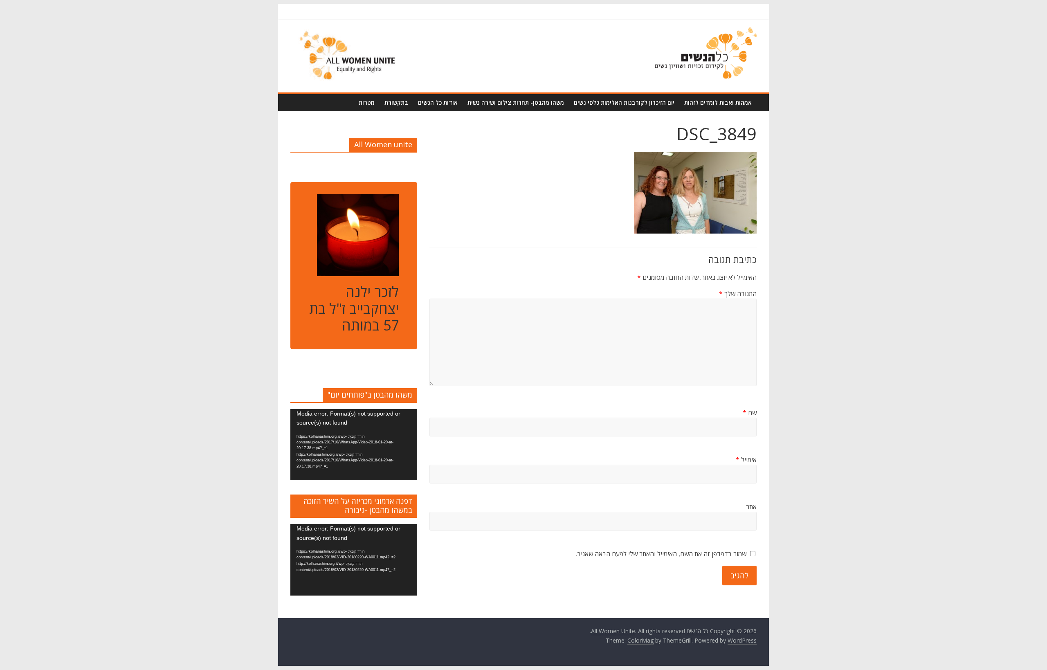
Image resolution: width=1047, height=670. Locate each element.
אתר (751, 506)
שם (750, 412)
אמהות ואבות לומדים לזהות (718, 102)
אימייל (746, 459)
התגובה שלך (738, 293)
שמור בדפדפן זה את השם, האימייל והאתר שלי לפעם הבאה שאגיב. (661, 553)
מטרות (367, 102)
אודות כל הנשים (438, 102)
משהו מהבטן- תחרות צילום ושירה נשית (515, 102)
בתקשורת (396, 102)
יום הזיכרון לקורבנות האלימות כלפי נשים (624, 102)
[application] (353, 444)
